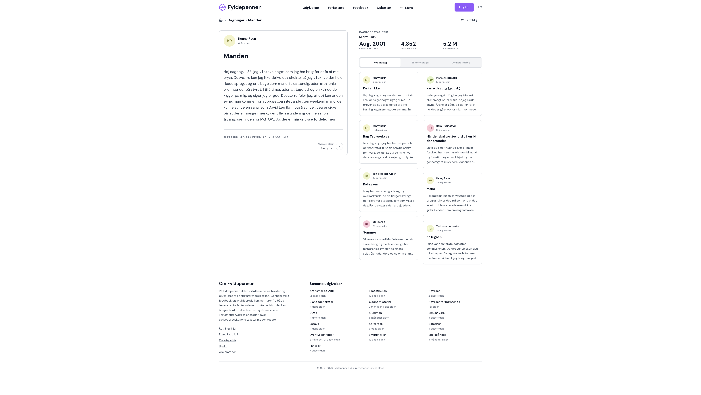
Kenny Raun (379, 77)
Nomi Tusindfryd (446, 125)
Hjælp (223, 346)
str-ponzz (379, 221)
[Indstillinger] (480, 7)
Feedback (360, 7)
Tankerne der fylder (384, 173)
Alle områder (227, 352)
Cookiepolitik (227, 340)
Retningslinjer (228, 328)
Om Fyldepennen (236, 283)
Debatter (384, 7)
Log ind (464, 7)
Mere (409, 7)
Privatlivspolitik (229, 334)
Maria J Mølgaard (446, 77)
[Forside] (221, 20)
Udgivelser (311, 7)
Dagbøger (236, 20)
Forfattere (336, 7)
